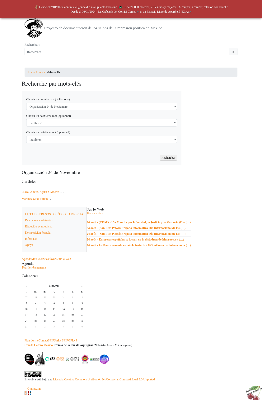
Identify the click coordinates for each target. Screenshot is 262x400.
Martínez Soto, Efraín (35, 199)
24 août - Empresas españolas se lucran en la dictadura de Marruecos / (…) (135, 239)
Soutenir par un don (252, 390)
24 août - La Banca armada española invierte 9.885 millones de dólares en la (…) (139, 245)
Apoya (29, 245)
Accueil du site (37, 72)
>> (233, 52)
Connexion (34, 388)
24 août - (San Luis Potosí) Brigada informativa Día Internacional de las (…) (136, 228)
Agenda (26, 259)
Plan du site (32, 340)
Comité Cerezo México (39, 345)
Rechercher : (32, 44)
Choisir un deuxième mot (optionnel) (48, 116)
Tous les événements (34, 267)
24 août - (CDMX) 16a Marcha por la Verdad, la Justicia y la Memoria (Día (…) (139, 222)
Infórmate (31, 238)
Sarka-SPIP (61, 340)
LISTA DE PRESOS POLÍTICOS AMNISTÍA (54, 214)
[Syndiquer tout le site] (26, 393)
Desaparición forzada (37, 232)
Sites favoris (50, 259)
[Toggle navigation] (30, 64)
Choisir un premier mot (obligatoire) (48, 99)
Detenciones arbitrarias (39, 220)
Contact (43, 340)
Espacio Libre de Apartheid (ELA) (168, 11)
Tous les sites (95, 213)
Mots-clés (37, 259)
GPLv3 (72, 340)
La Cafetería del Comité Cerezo (117, 11)
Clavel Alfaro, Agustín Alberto (40, 192)
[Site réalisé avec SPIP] (30, 393)
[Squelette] (28, 393)
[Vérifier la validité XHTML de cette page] (25, 393)
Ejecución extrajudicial (38, 226)
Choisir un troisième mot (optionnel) (48, 132)
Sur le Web (64, 259)
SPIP (51, 340)
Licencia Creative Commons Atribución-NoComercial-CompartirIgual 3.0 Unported (104, 379)
